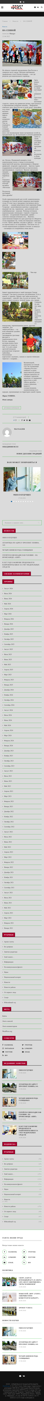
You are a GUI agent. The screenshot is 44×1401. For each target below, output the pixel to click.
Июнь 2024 (8, 720)
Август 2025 (8, 649)
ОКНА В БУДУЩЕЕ (22, 494)
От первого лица (10, 992)
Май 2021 (7, 908)
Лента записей (7, 1021)
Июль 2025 (8, 654)
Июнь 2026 (8, 598)
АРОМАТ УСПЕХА (25, 1308)
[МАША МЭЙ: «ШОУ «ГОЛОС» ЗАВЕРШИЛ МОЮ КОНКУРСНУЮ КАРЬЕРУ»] (9, 1297)
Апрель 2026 (8, 609)
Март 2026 (7, 614)
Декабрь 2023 (9, 751)
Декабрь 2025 (9, 629)
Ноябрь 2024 (8, 695)
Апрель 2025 (8, 669)
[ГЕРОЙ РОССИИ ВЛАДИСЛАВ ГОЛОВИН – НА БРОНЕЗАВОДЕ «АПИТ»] (9, 1116)
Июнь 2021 (8, 903)
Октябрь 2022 (9, 822)
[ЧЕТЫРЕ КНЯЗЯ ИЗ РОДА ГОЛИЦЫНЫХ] (9, 1101)
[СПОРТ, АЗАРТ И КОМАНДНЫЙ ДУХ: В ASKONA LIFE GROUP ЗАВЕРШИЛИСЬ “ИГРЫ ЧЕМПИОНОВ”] (9, 1281)
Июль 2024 (8, 715)
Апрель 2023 (8, 791)
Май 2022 (7, 847)
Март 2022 (7, 857)
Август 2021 (8, 892)
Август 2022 (8, 832)
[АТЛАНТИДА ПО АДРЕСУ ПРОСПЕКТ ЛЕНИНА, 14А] (9, 1087)
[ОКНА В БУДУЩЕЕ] (22, 479)
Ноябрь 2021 (8, 877)
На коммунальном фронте (13, 967)
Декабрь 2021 (9, 872)
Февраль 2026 (9, 619)
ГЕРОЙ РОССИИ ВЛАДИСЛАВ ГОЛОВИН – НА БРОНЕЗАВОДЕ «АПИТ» (20, 556)
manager (12, 33)
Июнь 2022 (8, 842)
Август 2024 (8, 710)
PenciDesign (6, 1386)
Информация (8, 962)
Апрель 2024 (8, 730)
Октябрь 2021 (9, 882)
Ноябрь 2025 (8, 634)
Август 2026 (8, 588)
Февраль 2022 (9, 862)
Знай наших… (9, 957)
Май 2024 (7, 725)
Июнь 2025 (8, 659)
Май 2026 (7, 604)
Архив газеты (9, 942)
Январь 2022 (8, 867)
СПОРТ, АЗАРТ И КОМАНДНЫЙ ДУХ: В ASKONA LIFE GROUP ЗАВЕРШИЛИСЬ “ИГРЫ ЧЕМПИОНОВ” (30, 1281)
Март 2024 (7, 735)
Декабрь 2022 (9, 811)
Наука (6, 972)
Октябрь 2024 (9, 700)
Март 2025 (7, 674)
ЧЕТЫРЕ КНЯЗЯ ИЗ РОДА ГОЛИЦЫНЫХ (17, 550)
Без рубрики (8, 947)
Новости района (9, 987)
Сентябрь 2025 (9, 644)
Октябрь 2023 (9, 761)
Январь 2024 (8, 745)
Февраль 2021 (9, 923)
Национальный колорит (12, 977)
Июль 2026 (8, 593)
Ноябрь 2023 (8, 756)
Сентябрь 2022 (9, 827)
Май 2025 (7, 664)
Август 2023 (8, 771)
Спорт (6, 997)
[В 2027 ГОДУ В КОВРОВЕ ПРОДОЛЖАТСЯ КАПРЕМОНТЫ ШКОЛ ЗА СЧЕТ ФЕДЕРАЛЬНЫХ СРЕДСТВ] (9, 1130)
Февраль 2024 (9, 740)
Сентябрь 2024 (9, 705)
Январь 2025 (8, 685)
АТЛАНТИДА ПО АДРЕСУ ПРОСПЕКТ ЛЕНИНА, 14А (29, 1085)
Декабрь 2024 (9, 690)
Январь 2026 (8, 624)
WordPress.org (7, 1031)
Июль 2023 (8, 776)
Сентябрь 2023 (9, 766)
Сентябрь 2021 (9, 887)
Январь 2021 (8, 928)
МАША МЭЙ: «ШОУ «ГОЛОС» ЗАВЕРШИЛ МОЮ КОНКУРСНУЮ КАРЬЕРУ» (30, 1296)
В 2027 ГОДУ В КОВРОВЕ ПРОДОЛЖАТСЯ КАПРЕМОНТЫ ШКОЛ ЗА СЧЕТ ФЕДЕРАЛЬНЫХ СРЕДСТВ (20, 564)
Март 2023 (7, 796)
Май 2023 (7, 786)
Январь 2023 (8, 806)
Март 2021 (7, 918)
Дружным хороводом (11, 408)
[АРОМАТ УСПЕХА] (9, 1311)
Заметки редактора (10, 952)
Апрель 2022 (8, 852)
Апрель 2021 (8, 913)
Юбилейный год (10, 1002)
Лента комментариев (9, 1026)
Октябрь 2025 (9, 639)
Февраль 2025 (9, 680)
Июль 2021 (8, 898)
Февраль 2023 (9, 801)
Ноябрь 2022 (8, 816)
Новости (15, 21)
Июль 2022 (8, 837)
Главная (5, 21)
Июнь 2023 (8, 781)
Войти (4, 1016)
